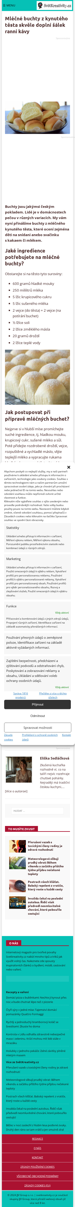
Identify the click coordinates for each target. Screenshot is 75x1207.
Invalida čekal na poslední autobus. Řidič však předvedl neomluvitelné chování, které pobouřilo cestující (45, 905)
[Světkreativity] (54, 5)
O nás (37, 1148)
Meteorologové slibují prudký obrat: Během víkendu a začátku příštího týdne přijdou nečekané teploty (46, 866)
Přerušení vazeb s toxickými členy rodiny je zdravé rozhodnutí (45, 845)
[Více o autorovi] (16, 791)
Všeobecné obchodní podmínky (38, 1176)
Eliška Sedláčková (54, 758)
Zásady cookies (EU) (37, 1185)
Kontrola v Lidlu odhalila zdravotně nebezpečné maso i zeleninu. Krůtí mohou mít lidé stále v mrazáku (35, 1038)
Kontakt (66, 735)
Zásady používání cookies (37, 1167)
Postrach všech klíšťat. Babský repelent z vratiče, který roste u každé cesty (45, 885)
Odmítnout (37, 716)
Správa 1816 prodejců (20, 695)
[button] (69, 467)
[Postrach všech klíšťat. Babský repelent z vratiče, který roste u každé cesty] (17, 886)
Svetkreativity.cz (16, 956)
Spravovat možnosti (38, 727)
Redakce (37, 1139)
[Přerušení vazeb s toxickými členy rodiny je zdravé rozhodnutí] (17, 846)
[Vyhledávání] (37, 810)
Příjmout (37, 704)
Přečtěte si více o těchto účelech (53, 695)
